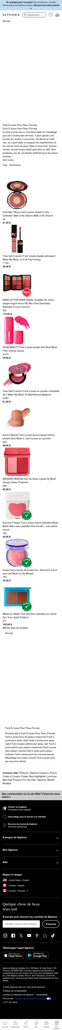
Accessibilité (42, 994)
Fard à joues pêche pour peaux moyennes (30, 745)
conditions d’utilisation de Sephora (18, 994)
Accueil (6, 21)
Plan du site (8, 998)
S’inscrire (51, 924)
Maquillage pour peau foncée (21, 757)
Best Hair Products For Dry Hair (19, 779)
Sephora (41, 779)
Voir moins (8, 160)
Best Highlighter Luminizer (43, 776)
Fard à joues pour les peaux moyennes (26, 736)
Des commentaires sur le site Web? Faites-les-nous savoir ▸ (31, 795)
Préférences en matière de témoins (30, 998)
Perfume (23, 772)
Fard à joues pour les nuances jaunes (34, 754)
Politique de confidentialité (14, 990)
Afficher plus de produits (15, 627)
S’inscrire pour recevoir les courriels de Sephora (30, 916)
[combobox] (34, 14)
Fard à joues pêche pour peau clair (30, 743)
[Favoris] (50, 14)
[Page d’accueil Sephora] (11, 14)
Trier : (12, 165)
